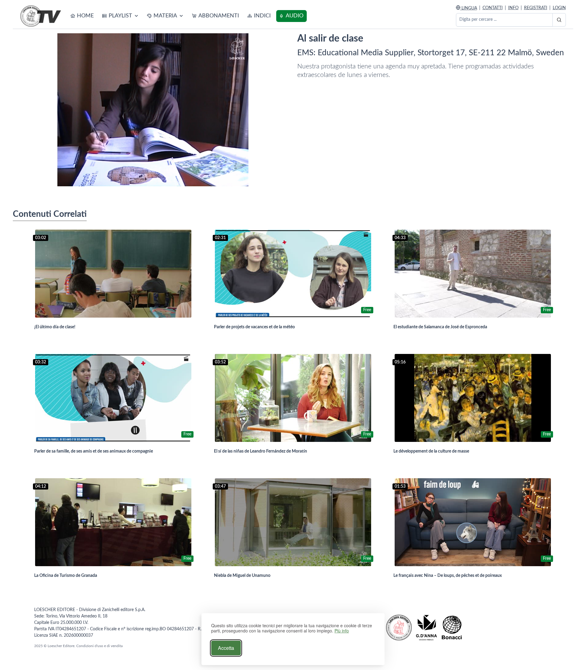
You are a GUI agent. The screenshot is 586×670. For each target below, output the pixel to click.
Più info (342, 630)
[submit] (559, 20)
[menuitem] (82, 16)
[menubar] (187, 16)
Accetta (226, 647)
